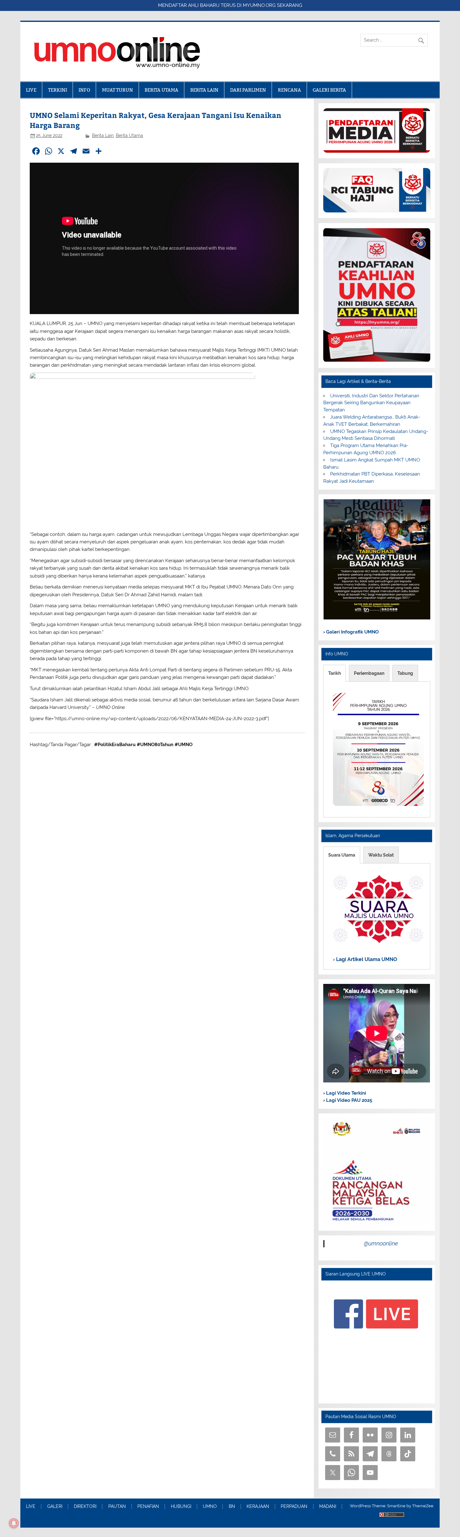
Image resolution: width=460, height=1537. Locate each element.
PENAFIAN (148, 1506)
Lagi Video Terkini (345, 1093)
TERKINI (57, 90)
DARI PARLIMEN (248, 90)
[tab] (334, 673)
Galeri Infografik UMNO (352, 632)
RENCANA (289, 90)
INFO (84, 90)
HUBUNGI (181, 1506)
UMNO (210, 1506)
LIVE (31, 90)
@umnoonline (381, 1243)
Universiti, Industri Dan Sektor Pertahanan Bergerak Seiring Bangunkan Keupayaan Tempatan (371, 403)
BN (232, 1506)
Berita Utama (129, 135)
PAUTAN (117, 1506)
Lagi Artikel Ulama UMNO (366, 959)
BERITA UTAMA (161, 90)
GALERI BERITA (329, 90)
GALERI (54, 1506)
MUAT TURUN (117, 90)
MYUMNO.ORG (259, 5)
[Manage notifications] (14, 1523)
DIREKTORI (85, 1506)
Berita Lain (103, 135)
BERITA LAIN (204, 90)
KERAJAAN (258, 1506)
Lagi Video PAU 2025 (348, 1100)
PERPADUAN (294, 1506)
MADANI (327, 1506)
